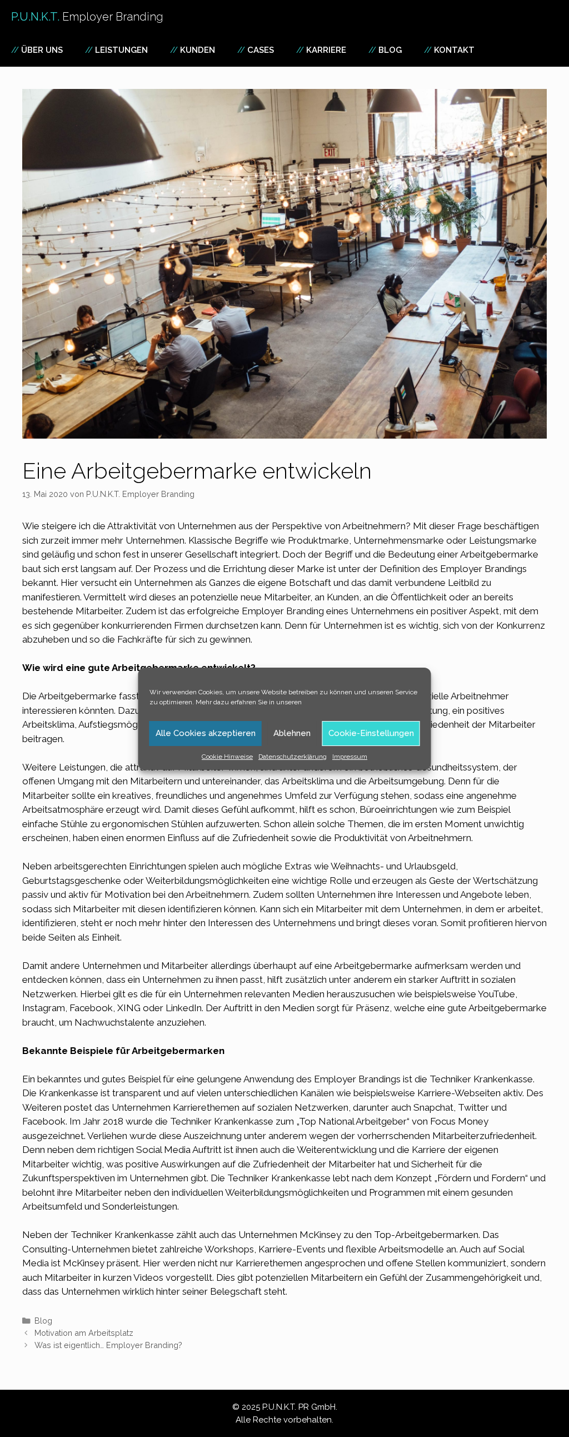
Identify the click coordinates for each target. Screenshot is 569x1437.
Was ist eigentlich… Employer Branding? (108, 1345)
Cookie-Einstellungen (371, 733)
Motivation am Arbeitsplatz (83, 1332)
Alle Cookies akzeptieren (206, 733)
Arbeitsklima (308, 781)
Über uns (42, 50)
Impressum (349, 756)
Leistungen (121, 50)
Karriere (326, 50)
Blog (390, 50)
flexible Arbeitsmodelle (395, 1249)
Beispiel (144, 1079)
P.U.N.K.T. (87, 16)
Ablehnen (292, 733)
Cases (260, 50)
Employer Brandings (483, 568)
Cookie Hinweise (227, 756)
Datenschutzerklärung (292, 756)
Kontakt (454, 50)
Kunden (197, 50)
